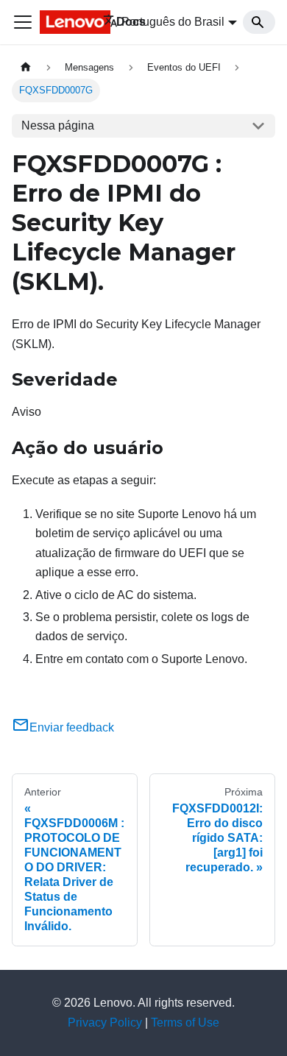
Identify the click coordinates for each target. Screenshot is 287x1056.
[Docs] (61, 22)
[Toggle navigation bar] (23, 22)
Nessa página (57, 125)
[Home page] (26, 67)
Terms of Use (185, 1022)
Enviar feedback (71, 727)
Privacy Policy (105, 1022)
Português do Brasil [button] (172, 21)
